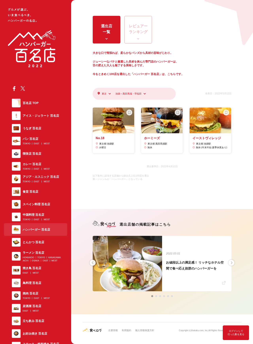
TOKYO (26, 143)
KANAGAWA (54, 257)
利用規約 (126, 330)
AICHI (25, 260)
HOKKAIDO (28, 257)
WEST (47, 143)
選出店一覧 (106, 29)
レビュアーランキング (138, 29)
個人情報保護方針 (144, 330)
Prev (93, 263)
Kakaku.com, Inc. (200, 330)
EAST (36, 143)
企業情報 (113, 330)
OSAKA (35, 260)
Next (231, 263)
